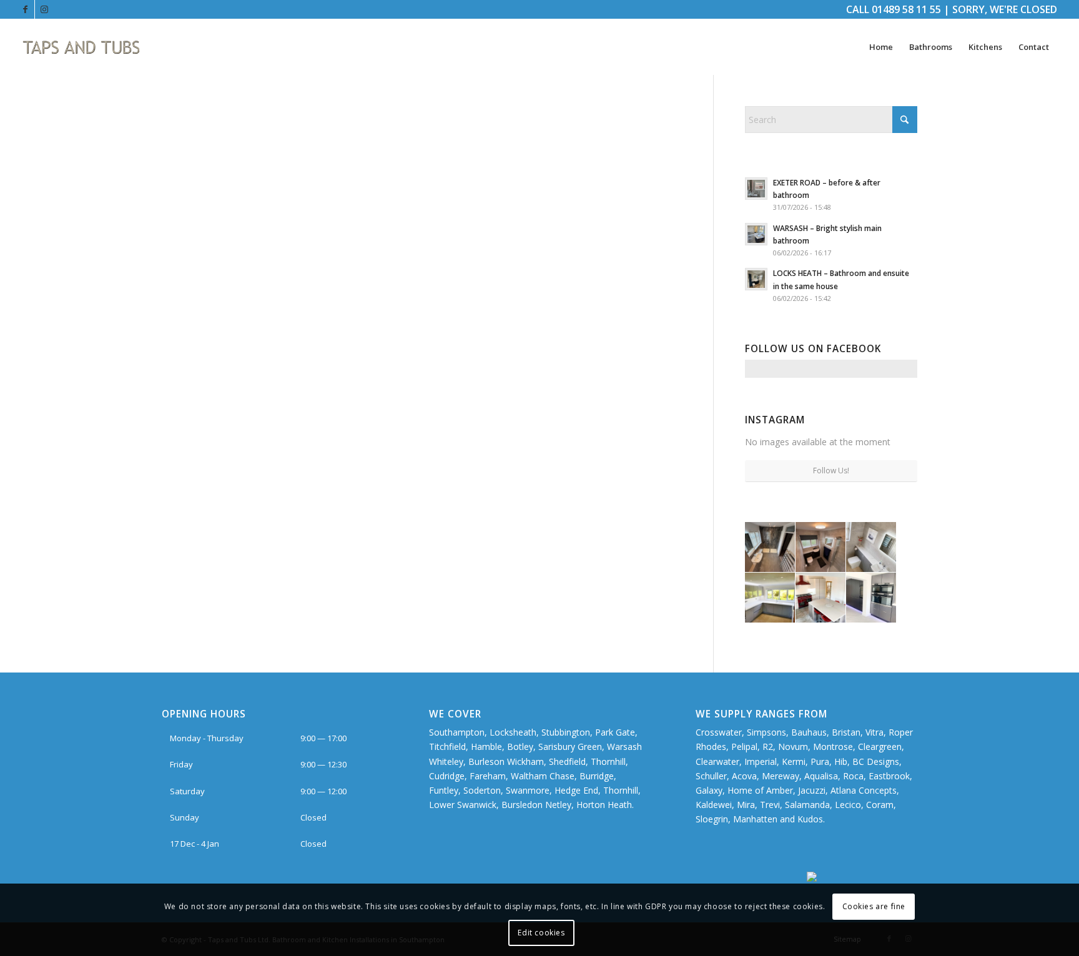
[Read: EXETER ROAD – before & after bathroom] (756, 188)
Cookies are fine (874, 906)
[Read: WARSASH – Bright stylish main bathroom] (756, 234)
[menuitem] (881, 46)
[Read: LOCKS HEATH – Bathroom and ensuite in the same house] (756, 279)
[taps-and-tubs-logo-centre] (82, 46)
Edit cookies (541, 932)
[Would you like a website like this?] (862, 878)
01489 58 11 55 (906, 9)
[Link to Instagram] (44, 9)
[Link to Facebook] (25, 9)
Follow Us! (831, 470)
